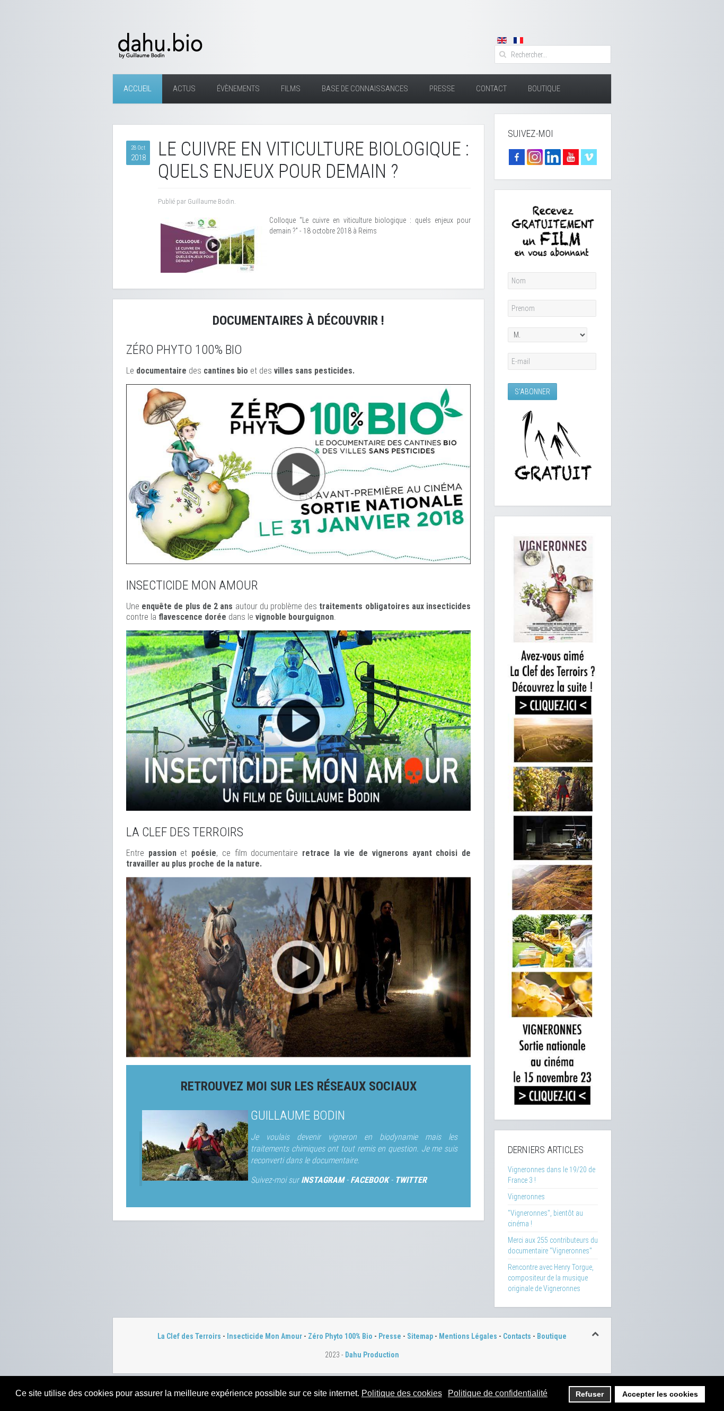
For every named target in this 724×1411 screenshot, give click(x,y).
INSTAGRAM (322, 1180)
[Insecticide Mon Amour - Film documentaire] (298, 720)
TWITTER (411, 1180)
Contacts (517, 1336)
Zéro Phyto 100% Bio (340, 1336)
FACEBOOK (369, 1180)
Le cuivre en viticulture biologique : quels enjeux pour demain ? (313, 160)
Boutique (544, 88)
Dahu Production (372, 1355)
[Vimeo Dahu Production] (589, 156)
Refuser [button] (590, 1394)
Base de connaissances (365, 88)
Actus (184, 88)
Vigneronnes (526, 1196)
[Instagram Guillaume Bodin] (535, 156)
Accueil (137, 88)
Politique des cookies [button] (401, 1393)
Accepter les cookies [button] (660, 1394)
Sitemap (420, 1336)
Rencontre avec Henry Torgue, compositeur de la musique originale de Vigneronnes (551, 1278)
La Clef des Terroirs (189, 1336)
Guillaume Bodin (298, 1115)
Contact (491, 88)
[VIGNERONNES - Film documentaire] (553, 817)
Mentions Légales (468, 1336)
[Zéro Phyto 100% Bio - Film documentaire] (298, 473)
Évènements (238, 88)
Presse (442, 88)
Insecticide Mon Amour (264, 1336)
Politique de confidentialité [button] (498, 1393)
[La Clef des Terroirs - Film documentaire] (298, 966)
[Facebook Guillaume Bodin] (517, 156)
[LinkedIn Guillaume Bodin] (553, 156)
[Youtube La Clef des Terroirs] (571, 156)
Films (291, 88)
